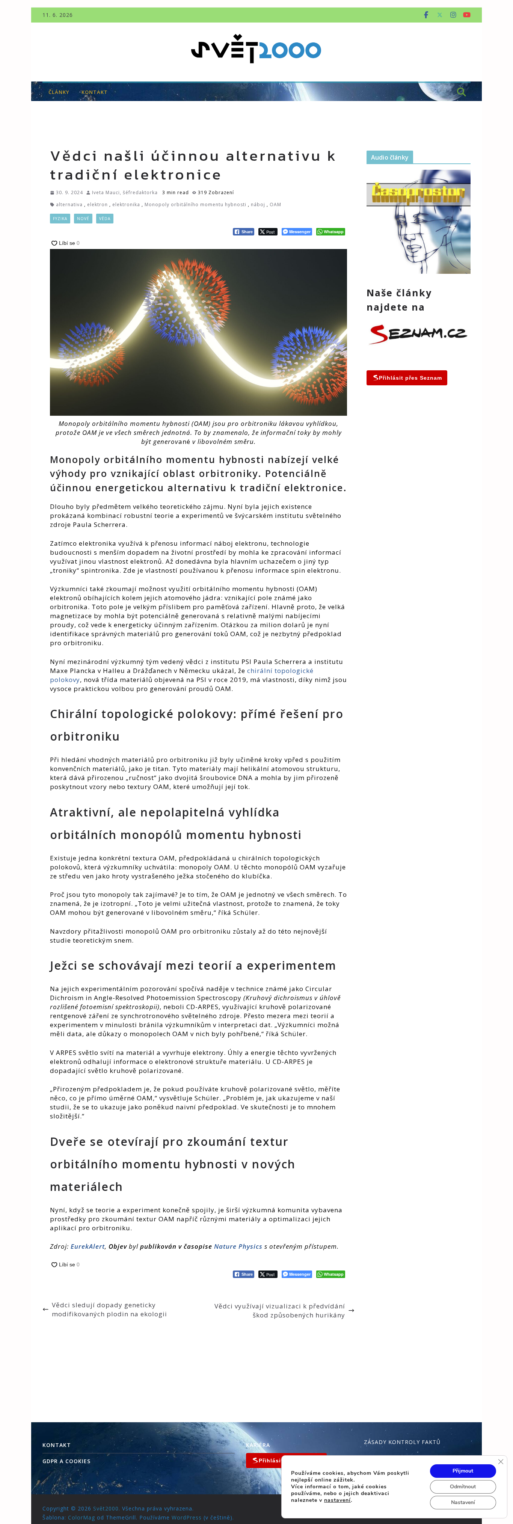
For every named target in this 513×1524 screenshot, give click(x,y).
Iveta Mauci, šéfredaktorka (125, 192)
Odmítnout (463, 1486)
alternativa (69, 204)
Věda (104, 218)
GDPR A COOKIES (66, 1461)
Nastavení (463, 1502)
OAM (275, 204)
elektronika (126, 204)
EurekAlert (88, 1246)
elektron (97, 204)
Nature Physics (238, 1246)
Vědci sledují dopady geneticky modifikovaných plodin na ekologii (109, 1309)
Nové (83, 218)
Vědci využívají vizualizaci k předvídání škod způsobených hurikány (279, 1310)
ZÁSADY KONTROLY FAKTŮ (402, 1442)
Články (58, 92)
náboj (258, 204)
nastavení (337, 1500)
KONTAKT (94, 92)
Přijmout (463, 1470)
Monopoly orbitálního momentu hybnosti (195, 204)
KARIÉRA (258, 1445)
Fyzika (60, 218)
